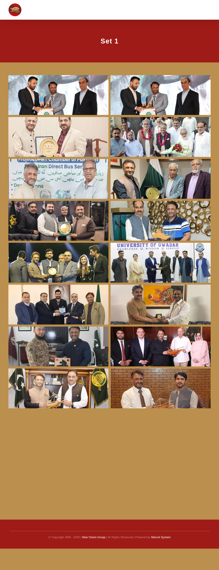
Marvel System (163, 537)
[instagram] (121, 528)
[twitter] (115, 528)
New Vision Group (93, 537)
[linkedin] (109, 528)
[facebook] (97, 528)
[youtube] (103, 528)
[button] (210, 8)
